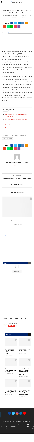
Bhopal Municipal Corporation (19, 135)
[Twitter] (13, 413)
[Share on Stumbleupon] (4, 26)
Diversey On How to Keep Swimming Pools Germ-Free (10, 370)
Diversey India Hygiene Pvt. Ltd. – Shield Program (24, 350)
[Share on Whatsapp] (8, 26)
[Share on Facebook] (11, 23)
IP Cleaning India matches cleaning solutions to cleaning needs (10, 351)
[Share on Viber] (18, 26)
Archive (8, 334)
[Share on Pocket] (15, 26)
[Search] (32, 2)
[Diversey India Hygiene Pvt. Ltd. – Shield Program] (25, 342)
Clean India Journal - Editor (11, 15)
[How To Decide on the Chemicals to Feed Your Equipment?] (11, 383)
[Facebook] (9, 413)
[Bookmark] (31, 198)
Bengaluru (5, 135)
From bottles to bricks (10, 124)
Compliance (21, 424)
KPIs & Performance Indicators (17, 221)
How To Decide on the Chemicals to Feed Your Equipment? (11, 392)
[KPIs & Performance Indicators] (17, 207)
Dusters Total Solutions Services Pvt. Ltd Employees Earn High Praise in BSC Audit (24, 392)
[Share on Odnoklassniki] (26, 23)
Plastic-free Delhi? (9, 127)
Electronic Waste (7, 138)
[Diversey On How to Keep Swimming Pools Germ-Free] (11, 362)
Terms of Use (6, 426)
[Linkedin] (21, 413)
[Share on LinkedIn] (19, 23)
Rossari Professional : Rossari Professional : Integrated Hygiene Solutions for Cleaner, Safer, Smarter (24, 371)
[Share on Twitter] (15, 23)
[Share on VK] (22, 23)
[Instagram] (17, 413)
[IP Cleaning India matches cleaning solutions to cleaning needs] (11, 342)
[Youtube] (25, 413)
